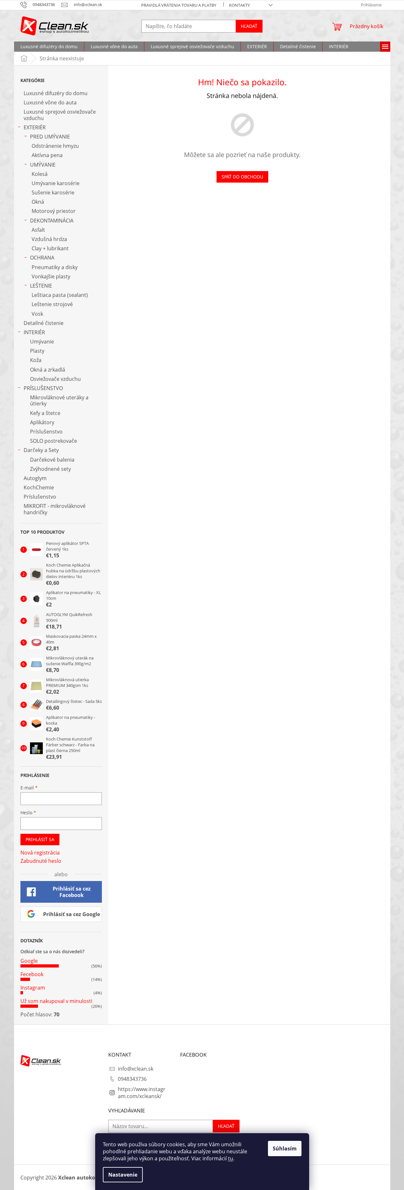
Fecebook (31, 974)
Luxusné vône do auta (50, 102)
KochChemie (39, 487)
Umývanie (42, 341)
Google (29, 960)
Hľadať (249, 26)
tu (230, 1158)
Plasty (37, 350)
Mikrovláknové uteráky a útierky (59, 400)
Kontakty (239, 5)
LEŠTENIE (41, 285)
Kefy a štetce (45, 413)
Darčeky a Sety (41, 450)
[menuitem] (49, 46)
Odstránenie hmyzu (55, 145)
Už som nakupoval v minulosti (56, 1001)
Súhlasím (285, 1148)
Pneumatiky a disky (55, 267)
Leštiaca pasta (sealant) (60, 294)
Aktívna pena (47, 155)
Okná (38, 201)
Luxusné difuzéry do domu (56, 93)
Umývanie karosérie (56, 183)
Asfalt (38, 229)
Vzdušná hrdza (49, 239)
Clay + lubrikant (50, 248)
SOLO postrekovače (53, 440)
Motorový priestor (54, 211)
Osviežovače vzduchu (55, 378)
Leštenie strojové (52, 304)
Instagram (32, 987)
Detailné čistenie (44, 323)
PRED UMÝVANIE (50, 136)
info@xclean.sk (135, 1068)
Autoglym (35, 478)
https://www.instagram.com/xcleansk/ (141, 1093)
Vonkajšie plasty (51, 276)
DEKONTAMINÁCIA (51, 220)
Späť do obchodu (242, 177)
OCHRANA (42, 257)
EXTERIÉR (35, 127)
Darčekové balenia (52, 459)
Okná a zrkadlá (47, 369)
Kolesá (40, 173)
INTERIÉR (34, 332)
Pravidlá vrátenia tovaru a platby (178, 5)
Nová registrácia (40, 852)
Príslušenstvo (46, 431)
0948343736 (132, 1078)
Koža (36, 360)
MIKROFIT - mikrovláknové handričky (55, 509)
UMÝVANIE (43, 164)
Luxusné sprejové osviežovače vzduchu (60, 114)
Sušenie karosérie (53, 192)
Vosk (37, 313)
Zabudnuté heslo (40, 860)
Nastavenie (122, 1174)
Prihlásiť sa (40, 839)
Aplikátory (42, 422)
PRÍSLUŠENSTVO (43, 388)
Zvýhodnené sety (50, 468)
